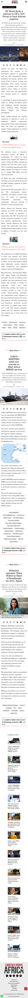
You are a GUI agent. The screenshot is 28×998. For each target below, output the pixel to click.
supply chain (13, 713)
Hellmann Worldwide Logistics (10, 705)
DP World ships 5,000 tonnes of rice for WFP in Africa (13, 919)
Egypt (9, 327)
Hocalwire (17, 996)
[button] (14, 43)
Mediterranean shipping (10, 539)
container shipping (19, 528)
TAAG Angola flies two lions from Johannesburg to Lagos (14, 880)
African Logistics (8, 325)
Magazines (14, 985)
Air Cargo (15, 871)
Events (14, 988)
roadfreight (8, 708)
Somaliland (22, 327)
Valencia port (7, 533)
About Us (14, 979)
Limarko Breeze (13, 541)
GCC (15, 708)
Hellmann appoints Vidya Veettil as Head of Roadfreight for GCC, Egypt (13, 248)
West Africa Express (18, 517)
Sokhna (4, 327)
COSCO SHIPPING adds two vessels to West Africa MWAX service (13, 146)
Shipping (16, 739)
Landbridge (14, 710)
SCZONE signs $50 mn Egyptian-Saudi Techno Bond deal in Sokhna (14, 825)
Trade (17, 815)
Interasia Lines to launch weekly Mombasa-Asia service (13, 862)
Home (5, 7)
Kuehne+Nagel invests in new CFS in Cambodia (13, 955)
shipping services (9, 531)
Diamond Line (20, 515)
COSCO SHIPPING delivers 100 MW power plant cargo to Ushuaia (14, 787)
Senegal (22, 325)
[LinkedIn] (4, 65)
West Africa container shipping (13, 523)
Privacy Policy (14, 981)
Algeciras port (19, 531)
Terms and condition (14, 983)
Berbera (15, 327)
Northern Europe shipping (13, 536)
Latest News (11, 7)
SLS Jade (20, 539)
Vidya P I (22, 705)
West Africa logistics (18, 533)
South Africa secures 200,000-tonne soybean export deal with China (13, 900)
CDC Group (22, 322)
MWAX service (7, 517)
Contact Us (14, 990)
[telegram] (17, 65)
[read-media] (13, 137)
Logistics (16, 758)
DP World (4, 322)
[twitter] (7, 65)
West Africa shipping (13, 520)
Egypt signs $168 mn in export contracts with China (13, 843)
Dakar (15, 325)
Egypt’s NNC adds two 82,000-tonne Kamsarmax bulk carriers (14, 937)
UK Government (13, 322)
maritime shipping (7, 528)
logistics (22, 710)
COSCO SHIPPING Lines (9, 515)
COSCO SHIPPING (13, 512)
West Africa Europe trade (13, 525)
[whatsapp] (14, 65)
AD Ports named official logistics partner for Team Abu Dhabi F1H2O (14, 806)
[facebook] (10, 65)
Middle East (6, 710)
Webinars (14, 986)
